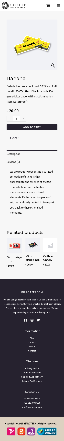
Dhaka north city (32, 398)
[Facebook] (26, 320)
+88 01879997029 (32, 402)
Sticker (14, 137)
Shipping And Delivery (32, 376)
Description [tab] (13, 154)
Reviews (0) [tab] (13, 162)
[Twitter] (38, 320)
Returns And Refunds (32, 381)
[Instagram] (32, 320)
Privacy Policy (32, 368)
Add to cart (32, 127)
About (32, 346)
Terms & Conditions (32, 372)
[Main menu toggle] (58, 5)
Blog (32, 338)
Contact (32, 350)
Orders (32, 342)
